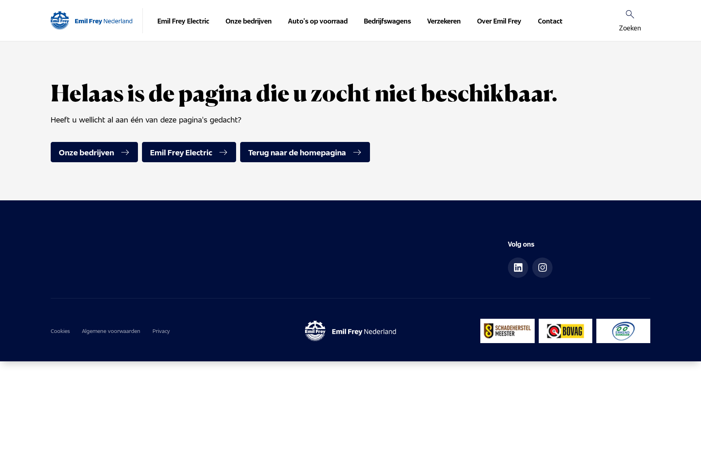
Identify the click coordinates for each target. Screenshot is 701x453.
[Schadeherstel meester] (507, 331)
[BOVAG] (565, 331)
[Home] (91, 21)
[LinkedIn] (518, 268)
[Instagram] (542, 268)
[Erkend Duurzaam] (623, 331)
